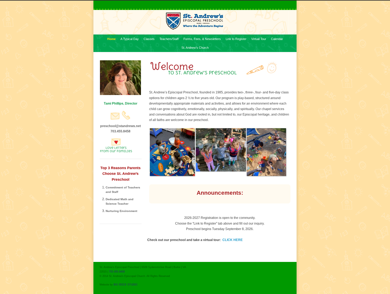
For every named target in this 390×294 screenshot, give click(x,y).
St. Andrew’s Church (195, 47)
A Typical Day (129, 39)
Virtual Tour (258, 39)
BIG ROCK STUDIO (125, 284)
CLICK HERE (232, 240)
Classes (149, 39)
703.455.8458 (117, 271)
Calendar (277, 39)
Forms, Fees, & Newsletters (202, 39)
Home (111, 39)
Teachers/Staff (169, 39)
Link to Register (236, 39)
